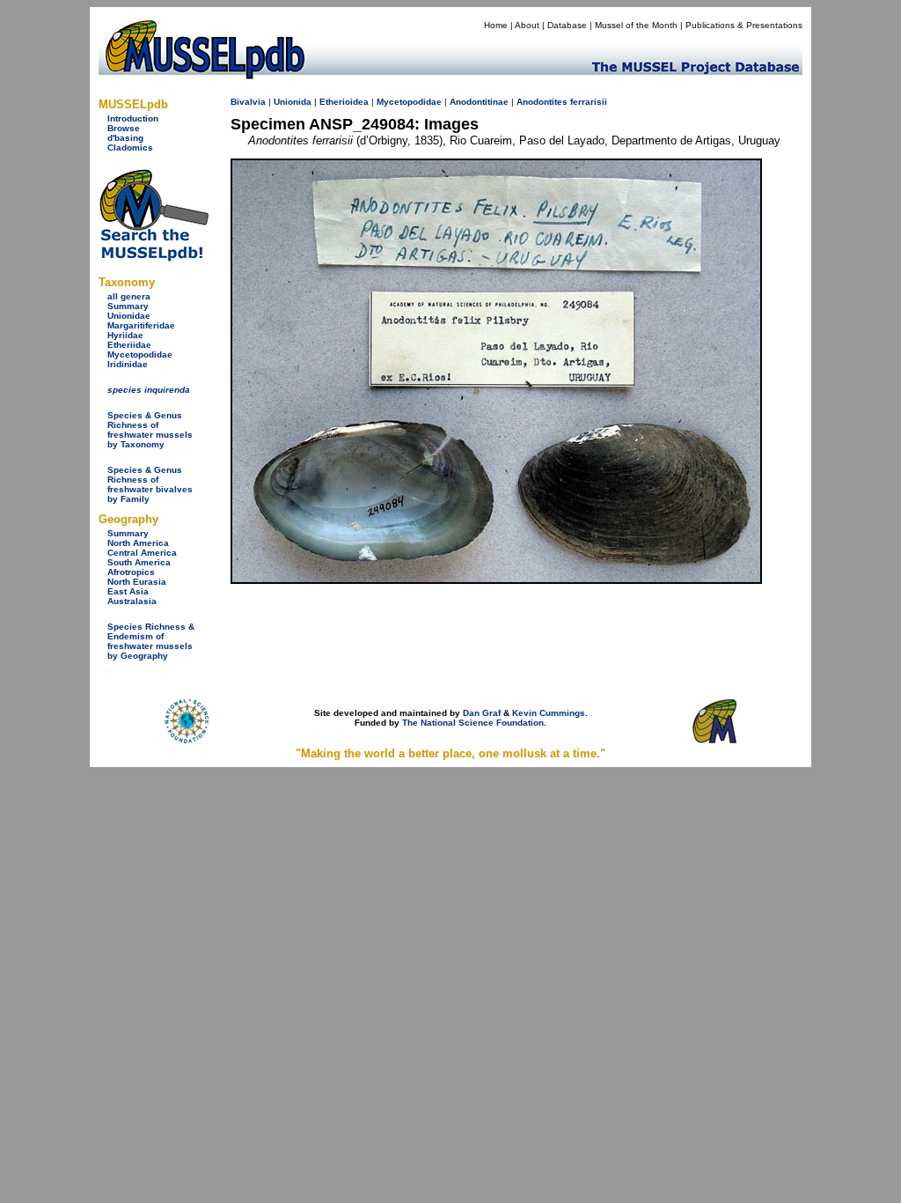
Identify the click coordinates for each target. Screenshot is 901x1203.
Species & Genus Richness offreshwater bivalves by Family (150, 484)
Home (496, 25)
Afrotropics (131, 572)
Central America (142, 552)
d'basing (125, 138)
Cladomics (130, 147)
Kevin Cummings (548, 713)
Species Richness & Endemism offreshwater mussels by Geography (150, 641)
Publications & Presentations (743, 25)
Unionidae (128, 316)
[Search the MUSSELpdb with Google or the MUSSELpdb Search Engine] (154, 257)
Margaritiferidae (141, 325)
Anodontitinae (479, 102)
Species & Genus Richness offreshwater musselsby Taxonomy (150, 429)
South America (139, 562)
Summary (128, 306)
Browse (123, 128)
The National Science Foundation (473, 722)
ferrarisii (588, 102)
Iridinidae (127, 364)
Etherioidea (344, 102)
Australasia (132, 601)
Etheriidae (129, 345)
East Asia (128, 591)
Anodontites (542, 102)
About (527, 25)
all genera (128, 296)
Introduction (132, 118)
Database (567, 25)
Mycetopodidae (139, 354)
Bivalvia (248, 102)
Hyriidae (125, 335)
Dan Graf (482, 713)
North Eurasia (136, 582)
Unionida (292, 102)
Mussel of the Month (636, 25)
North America (138, 543)
